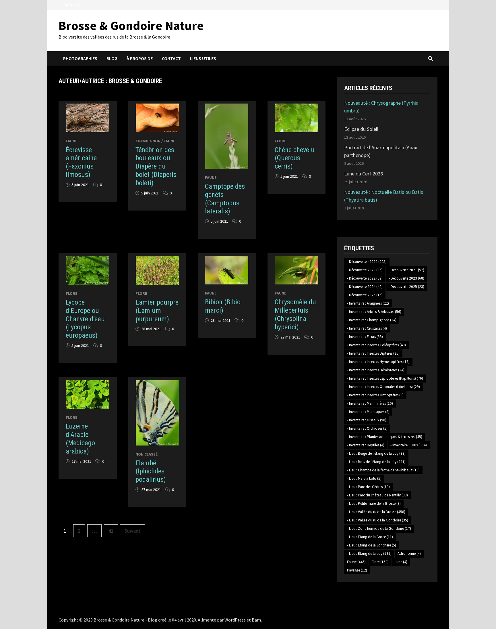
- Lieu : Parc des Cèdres (368, 486)
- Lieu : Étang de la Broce (370, 536)
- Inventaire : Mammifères (370, 403)
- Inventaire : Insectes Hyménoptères (378, 361)
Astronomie (409, 553)
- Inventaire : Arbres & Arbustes (374, 311)
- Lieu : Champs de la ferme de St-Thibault (383, 470)
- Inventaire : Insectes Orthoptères (375, 395)
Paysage (357, 570)
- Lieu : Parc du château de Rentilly (377, 495)
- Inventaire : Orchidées (367, 428)
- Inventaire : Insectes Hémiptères (375, 370)
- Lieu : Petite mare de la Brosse (374, 503)
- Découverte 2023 (406, 278)
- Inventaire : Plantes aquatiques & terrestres (384, 436)
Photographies (80, 58)
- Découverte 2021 (406, 269)
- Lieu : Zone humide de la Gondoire (379, 528)
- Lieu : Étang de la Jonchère (371, 545)
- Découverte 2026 (365, 294)
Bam (256, 620)
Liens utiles (203, 58)
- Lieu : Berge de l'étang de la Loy (376, 453)
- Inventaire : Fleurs (365, 336)
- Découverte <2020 (367, 261)
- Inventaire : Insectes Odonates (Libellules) (383, 386)
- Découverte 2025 (406, 286)
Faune (71, 141)
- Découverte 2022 (365, 278)
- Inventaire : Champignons (371, 320)
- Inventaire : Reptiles (365, 445)
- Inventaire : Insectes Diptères (373, 353)
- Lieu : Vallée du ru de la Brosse (376, 511)
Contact (171, 58)
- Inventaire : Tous (408, 445)
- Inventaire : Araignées (368, 303)
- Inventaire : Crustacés (367, 328)
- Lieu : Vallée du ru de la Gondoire (377, 520)
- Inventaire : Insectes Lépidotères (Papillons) (385, 378)
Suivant (132, 530)
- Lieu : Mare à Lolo (364, 478)
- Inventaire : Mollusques (368, 411)
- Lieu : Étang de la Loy (369, 553)
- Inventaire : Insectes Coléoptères (376, 345)
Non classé (146, 454)
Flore (280, 141)
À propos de (140, 58)
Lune (401, 561)
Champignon (147, 141)
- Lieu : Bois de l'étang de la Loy (376, 461)
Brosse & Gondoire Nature (131, 25)
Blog (111, 58)
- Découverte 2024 (365, 286)
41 (111, 530)
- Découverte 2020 (365, 269)
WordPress (235, 620)
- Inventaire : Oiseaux (366, 420)
